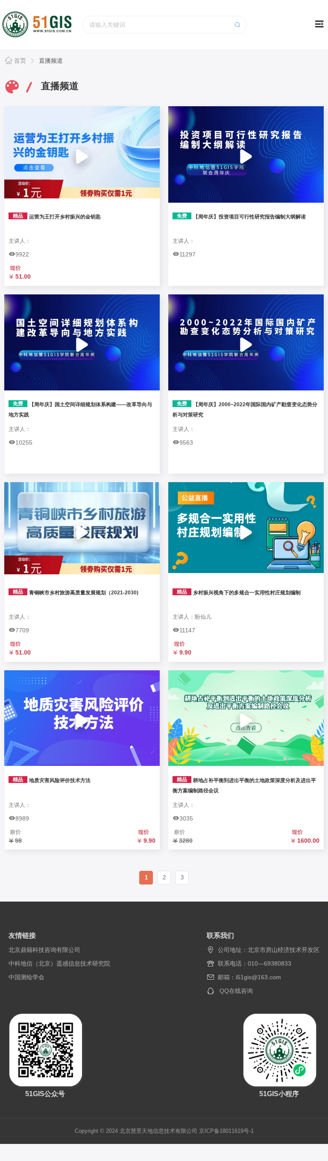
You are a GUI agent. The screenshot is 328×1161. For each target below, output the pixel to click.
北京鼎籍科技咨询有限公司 (44, 949)
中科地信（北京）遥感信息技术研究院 (59, 963)
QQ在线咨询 (236, 990)
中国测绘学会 (26, 977)
